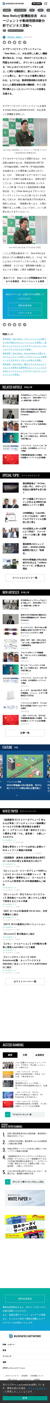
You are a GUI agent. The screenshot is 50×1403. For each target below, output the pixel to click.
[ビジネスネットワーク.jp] (13, 3)
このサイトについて (11, 1376)
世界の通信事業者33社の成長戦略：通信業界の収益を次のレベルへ (27, 1134)
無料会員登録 (37, 3)
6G (40, 10)
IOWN (7, 10)
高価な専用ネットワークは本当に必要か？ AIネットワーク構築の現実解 (27, 1150)
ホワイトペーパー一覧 (25, 981)
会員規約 (37, 1380)
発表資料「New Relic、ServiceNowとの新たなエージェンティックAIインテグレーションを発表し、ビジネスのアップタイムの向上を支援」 (25, 356)
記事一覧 (25, 733)
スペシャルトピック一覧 (25, 578)
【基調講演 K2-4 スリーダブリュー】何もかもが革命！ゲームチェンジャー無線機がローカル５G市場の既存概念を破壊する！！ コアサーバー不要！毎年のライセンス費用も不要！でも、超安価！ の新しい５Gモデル (27, 1161)
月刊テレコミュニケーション (14, 1368)
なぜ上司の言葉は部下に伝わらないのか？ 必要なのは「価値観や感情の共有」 (27, 1172)
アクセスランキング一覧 (21, 1114)
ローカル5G (20, 10)
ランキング (7, 1356)
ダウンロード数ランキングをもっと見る (28, 1182)
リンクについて (25, 1380)
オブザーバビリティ (15, 30)
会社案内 (24, 1376)
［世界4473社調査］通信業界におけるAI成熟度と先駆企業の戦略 (27, 1142)
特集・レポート (9, 1344)
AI (32, 10)
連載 (4, 1362)
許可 (25, 1398)
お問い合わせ (12, 1380)
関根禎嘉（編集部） (15, 37)
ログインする (25, 313)
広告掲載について (36, 1376)
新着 (4, 1350)
